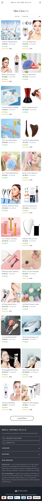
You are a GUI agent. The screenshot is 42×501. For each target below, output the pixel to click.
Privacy (26, 494)
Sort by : (17, 16)
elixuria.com (6, 464)
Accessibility (33, 494)
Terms (22, 494)
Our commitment (7, 473)
